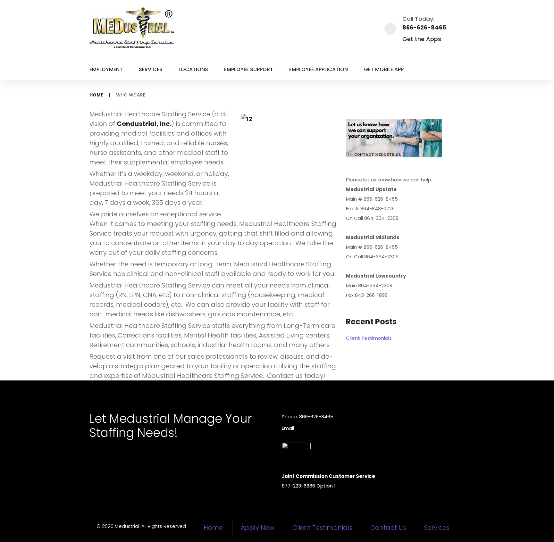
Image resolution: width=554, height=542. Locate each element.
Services (151, 69)
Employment (106, 69)
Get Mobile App (384, 69)
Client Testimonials (369, 338)
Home (96, 95)
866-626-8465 (424, 27)
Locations (193, 69)
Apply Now (257, 527)
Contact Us (388, 527)
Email (288, 428)
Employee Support (248, 69)
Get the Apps (421, 39)
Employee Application (318, 69)
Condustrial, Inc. (144, 123)
